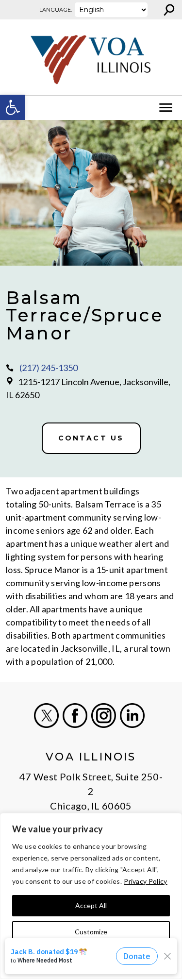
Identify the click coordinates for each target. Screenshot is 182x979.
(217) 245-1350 (48, 367)
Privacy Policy (145, 881)
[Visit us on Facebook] (75, 715)
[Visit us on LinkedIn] (132, 715)
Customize (91, 932)
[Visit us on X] (46, 715)
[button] (12, 107)
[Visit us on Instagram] (103, 715)
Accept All (91, 905)
